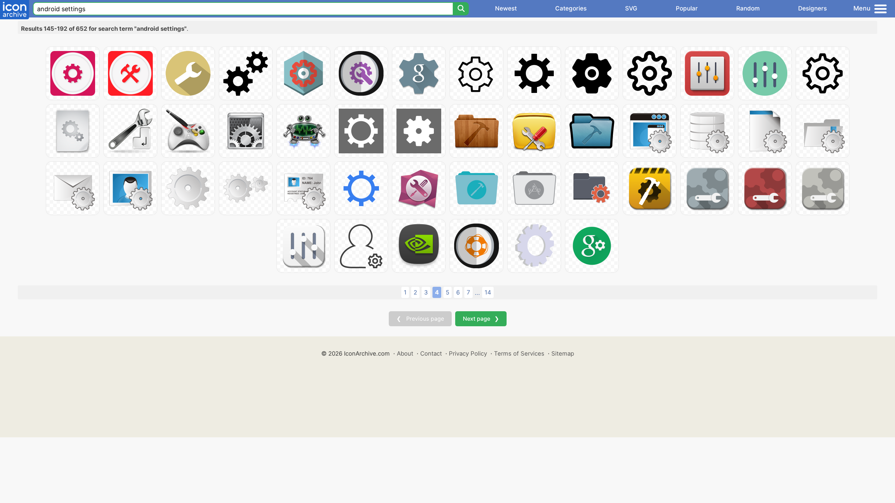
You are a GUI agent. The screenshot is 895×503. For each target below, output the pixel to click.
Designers (812, 8)
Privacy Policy (468, 353)
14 (488, 292)
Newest (506, 8)
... (477, 292)
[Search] (461, 8)
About (405, 353)
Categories (571, 8)
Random (748, 8)
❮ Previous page (420, 318)
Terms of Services (519, 353)
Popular (687, 8)
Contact (431, 353)
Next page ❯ (481, 318)
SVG (631, 8)
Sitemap (562, 353)
